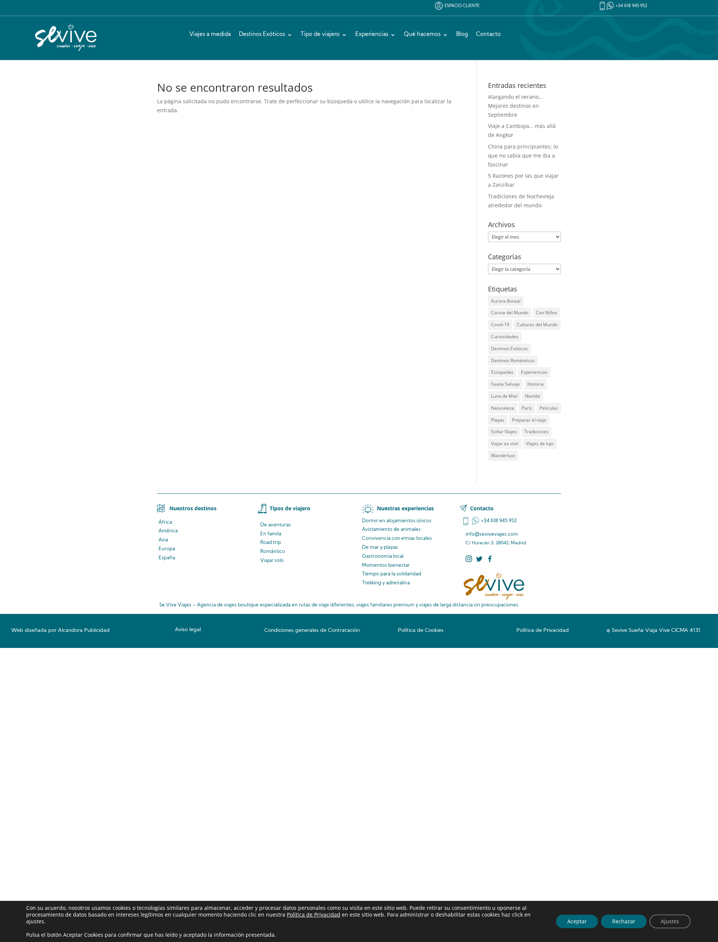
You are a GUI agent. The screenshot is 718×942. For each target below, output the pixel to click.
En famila (270, 534)
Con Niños (546, 312)
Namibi (532, 396)
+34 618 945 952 (631, 6)
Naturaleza (502, 408)
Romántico (272, 551)
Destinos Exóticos (262, 34)
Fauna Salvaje (505, 384)
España (167, 558)
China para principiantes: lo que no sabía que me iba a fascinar (523, 155)
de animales (391, 529)
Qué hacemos (422, 34)
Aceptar (577, 921)
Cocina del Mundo (509, 312)
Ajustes (670, 921)
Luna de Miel (504, 396)
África (165, 522)
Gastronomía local (383, 556)
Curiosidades (504, 336)
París (527, 408)
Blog (462, 34)
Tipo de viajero (320, 34)
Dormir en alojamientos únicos (397, 521)
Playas (497, 420)
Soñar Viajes (504, 431)
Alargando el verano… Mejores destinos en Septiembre (515, 105)
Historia (535, 384)
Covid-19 (500, 324)
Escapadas (502, 372)
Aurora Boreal (506, 301)
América (168, 531)
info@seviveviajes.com (492, 534)
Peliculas (549, 408)
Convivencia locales (397, 538)
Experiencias (371, 34)
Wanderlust (503, 455)
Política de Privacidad (313, 914)
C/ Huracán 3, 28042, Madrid (496, 543)
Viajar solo (272, 560)
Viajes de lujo (539, 443)
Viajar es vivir (505, 443)
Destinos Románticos (513, 360)
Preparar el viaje (529, 420)
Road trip (270, 542)
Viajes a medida (210, 34)
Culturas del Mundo (537, 324)
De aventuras (275, 525)
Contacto (488, 34)
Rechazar (623, 921)
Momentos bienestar (386, 565)
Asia (163, 540)
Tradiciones (536, 431)
